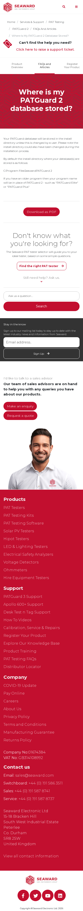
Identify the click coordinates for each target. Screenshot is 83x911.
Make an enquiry (20, 406)
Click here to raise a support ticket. (45, 49)
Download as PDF (41, 212)
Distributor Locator (22, 667)
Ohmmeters (15, 570)
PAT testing (56, 22)
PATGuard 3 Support (22, 596)
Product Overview (17, 65)
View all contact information (31, 856)
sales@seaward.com (34, 775)
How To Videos (17, 620)
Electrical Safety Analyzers (28, 554)
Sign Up (39, 353)
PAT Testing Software (23, 523)
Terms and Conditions (24, 724)
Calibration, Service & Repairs (31, 628)
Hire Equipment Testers (26, 578)
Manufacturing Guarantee (28, 732)
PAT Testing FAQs (19, 659)
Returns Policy (17, 740)
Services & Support (32, 22)
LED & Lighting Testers (25, 546)
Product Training (19, 651)
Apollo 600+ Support (23, 604)
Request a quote (20, 416)
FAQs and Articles (44, 28)
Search (41, 306)
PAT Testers (14, 507)
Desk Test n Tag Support (26, 612)
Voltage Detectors (21, 562)
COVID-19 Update (19, 685)
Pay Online (14, 693)
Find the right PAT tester (39, 266)
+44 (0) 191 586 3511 (46, 783)
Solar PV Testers (18, 531)
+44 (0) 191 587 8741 (32, 791)
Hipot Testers (16, 539)
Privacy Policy (16, 717)
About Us (12, 709)
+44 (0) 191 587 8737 (36, 799)
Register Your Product (72, 65)
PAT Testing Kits (18, 515)
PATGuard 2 (20, 28)
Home (11, 22)
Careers (10, 701)
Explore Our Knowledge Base (31, 643)
